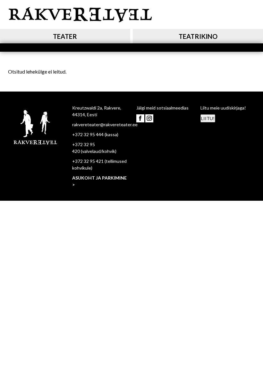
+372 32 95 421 (88, 161)
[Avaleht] (80, 14)
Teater (65, 36)
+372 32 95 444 (88, 134)
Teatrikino (198, 36)
